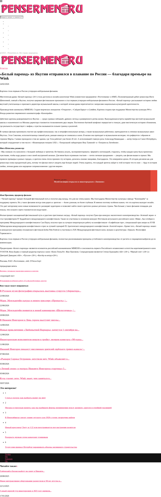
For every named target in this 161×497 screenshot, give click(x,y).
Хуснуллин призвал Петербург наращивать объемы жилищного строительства (41, 447)
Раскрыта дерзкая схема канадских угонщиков (26, 437)
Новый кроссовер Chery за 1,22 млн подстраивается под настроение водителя (40, 427)
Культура (9, 28)
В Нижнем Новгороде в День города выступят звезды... (30, 320)
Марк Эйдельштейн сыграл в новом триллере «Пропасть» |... (33, 300)
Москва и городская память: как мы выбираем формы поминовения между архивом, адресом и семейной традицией (58, 408)
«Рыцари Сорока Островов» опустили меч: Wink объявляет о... (34, 359)
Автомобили (10, 42)
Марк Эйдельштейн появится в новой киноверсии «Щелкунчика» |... (37, 310)
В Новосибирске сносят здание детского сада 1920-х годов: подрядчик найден (40, 417)
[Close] (1, 2)
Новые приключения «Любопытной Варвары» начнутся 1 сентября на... (39, 329)
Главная (8, 21)
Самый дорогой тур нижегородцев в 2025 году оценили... (25, 491)
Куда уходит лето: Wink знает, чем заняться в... (25, 378)
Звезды (8, 46)
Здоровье (9, 33)
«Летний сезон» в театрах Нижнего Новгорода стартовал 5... (33, 368)
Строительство (11, 37)
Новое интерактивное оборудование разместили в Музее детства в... (31, 481)
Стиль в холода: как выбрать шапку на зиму (25, 398)
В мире (8, 24)
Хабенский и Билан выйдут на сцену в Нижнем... (22, 471)
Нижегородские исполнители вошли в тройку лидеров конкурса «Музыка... (41, 339)
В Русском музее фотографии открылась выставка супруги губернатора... (40, 291)
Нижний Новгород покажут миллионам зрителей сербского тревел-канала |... (42, 349)
